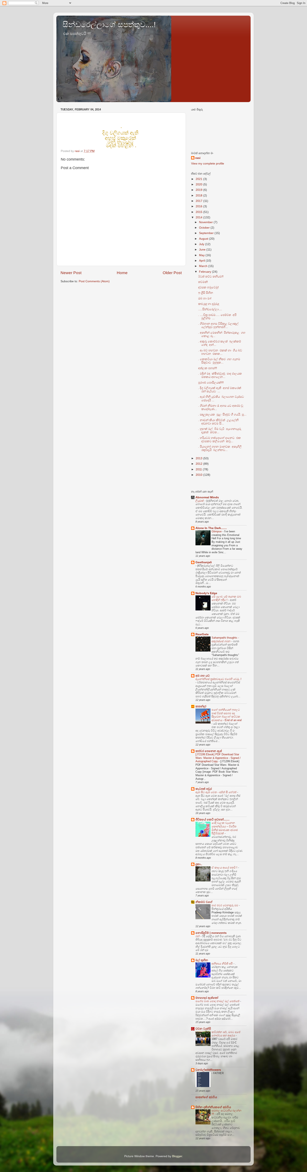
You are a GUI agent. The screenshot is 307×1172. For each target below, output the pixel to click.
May (202, 255)
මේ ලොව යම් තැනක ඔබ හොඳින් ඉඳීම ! (226, 598)
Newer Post (71, 273)
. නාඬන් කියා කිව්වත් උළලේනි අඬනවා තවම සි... (218, 422)
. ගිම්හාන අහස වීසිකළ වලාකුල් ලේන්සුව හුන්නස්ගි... (218, 325)
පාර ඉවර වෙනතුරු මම (225, 905)
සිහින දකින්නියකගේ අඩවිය (213, 1107)
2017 (199, 201)
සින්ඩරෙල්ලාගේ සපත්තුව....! (109, 24)
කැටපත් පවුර (203, 788)
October (205, 227)
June (202, 249)
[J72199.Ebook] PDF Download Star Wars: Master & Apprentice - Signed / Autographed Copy (218, 758)
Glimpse (217, 531)
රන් (197, 936)
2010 (199, 474)
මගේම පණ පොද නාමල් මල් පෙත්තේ (217, 1001)
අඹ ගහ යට (202, 675)
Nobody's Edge (206, 593)
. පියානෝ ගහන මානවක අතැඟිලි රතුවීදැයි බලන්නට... (220, 448)
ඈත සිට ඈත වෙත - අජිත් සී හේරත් (216, 792)
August (204, 238)
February (205, 271)
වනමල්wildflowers (208, 1069)
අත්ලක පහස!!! (207, 368)
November (206, 222)
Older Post (172, 273)
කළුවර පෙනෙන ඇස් (208, 751)
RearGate (202, 634)
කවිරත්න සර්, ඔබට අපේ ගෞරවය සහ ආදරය (226, 1033)
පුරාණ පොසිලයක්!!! (211, 382)
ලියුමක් (200, 500)
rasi (197, 157)
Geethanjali (203, 562)
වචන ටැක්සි (203, 1028)
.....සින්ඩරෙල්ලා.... (210, 309)
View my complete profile (207, 163)
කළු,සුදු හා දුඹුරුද (208, 303)
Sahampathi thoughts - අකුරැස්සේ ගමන (225, 639)
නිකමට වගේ (203, 902)
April (202, 260)
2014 (199, 217)
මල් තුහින (201, 960)
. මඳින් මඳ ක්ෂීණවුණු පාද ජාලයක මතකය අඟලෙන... (220, 375)
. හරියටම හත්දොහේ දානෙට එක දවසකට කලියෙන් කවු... (219, 439)
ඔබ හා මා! (204, 298)
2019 (199, 189)
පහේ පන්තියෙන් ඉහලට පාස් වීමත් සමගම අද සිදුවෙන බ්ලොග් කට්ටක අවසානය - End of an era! (227, 715)
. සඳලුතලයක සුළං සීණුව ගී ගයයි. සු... (222, 414)
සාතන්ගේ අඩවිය (206, 1097)
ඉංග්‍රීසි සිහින (205, 292)
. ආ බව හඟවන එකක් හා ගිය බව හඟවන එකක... (220, 352)
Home (122, 273)
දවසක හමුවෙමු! (208, 287)
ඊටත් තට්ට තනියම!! (210, 276)
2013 (199, 458)
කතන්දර (200, 706)
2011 (199, 469)
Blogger (177, 1156)
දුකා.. (198, 864)
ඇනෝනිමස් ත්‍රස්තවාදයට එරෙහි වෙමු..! (218, 679)
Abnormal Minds (207, 497)
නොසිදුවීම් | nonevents (211, 932)
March (203, 266)
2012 (199, 463)
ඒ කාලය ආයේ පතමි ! (225, 867)
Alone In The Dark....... (211, 528)
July (202, 244)
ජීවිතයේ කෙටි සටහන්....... (212, 819)
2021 (199, 179)
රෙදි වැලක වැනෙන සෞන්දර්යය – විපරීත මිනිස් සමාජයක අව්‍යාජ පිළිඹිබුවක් (225, 828)
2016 (199, 206)
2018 (199, 195)
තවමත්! (203, 282)
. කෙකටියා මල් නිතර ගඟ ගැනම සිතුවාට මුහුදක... (219, 361)
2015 (199, 212)
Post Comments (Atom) (94, 281)
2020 (199, 184)
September (206, 233)
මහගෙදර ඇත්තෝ (206, 997)
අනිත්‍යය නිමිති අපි (222, 963)
